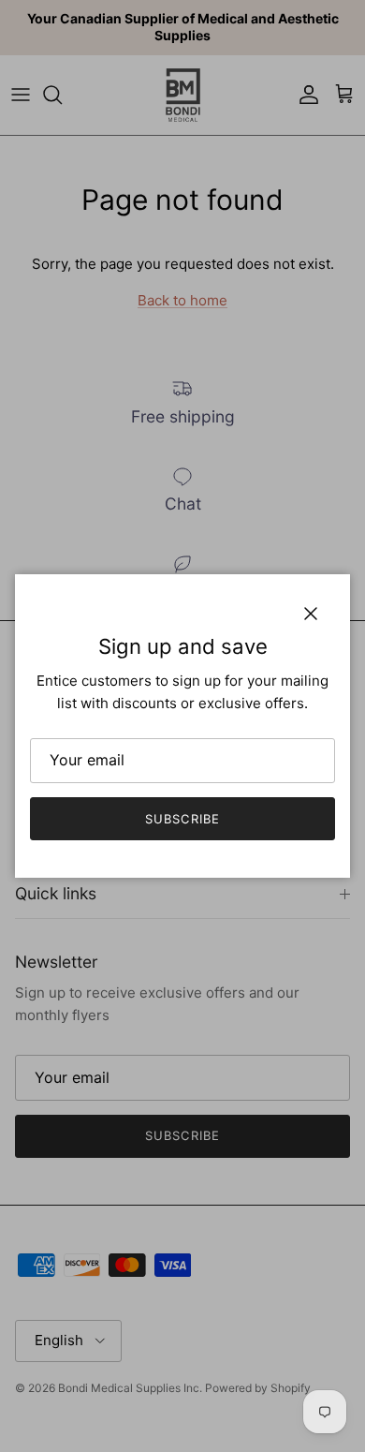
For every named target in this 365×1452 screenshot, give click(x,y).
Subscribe (182, 818)
